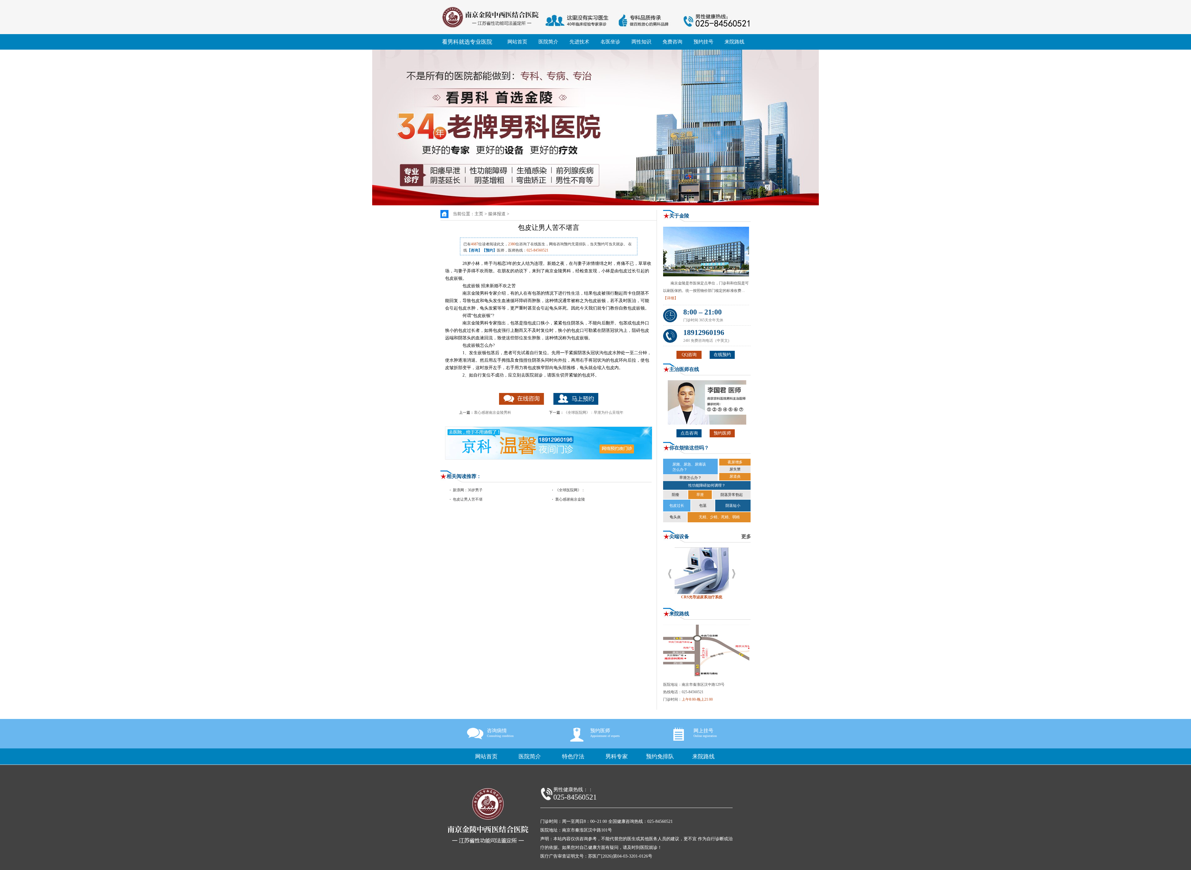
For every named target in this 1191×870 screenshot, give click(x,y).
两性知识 (641, 41)
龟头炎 (675, 517)
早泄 (700, 495)
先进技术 (579, 41)
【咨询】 (474, 250)
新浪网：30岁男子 (468, 490)
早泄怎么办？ (690, 477)
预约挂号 (703, 41)
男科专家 (616, 756)
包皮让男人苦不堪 (468, 499)
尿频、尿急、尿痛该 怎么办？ (689, 467)
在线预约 (722, 354)
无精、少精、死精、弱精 (719, 517)
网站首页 (517, 41)
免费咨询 (672, 41)
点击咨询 (689, 433)
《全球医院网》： (570, 490)
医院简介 (548, 41)
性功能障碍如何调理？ (706, 485)
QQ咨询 (689, 354)
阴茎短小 (732, 505)
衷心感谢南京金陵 (570, 499)
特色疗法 (573, 756)
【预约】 (489, 250)
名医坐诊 (610, 41)
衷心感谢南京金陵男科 (492, 412)
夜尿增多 (735, 462)
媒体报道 (497, 214)
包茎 (703, 505)
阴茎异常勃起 (731, 495)
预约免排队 (660, 756)
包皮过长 (676, 505)
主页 (479, 214)
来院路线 (734, 41)
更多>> (749, 536)
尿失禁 (735, 469)
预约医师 (722, 433)
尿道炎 (735, 476)
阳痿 (675, 495)
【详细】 (670, 298)
